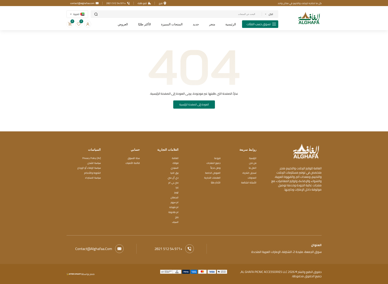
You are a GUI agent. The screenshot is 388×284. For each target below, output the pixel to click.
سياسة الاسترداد (93, 177)
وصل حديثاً (215, 167)
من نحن (252, 163)
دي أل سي (173, 177)
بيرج (177, 217)
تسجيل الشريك (249, 172)
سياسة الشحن (94, 163)
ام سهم (175, 202)
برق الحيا (174, 172)
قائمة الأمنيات (132, 163)
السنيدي (175, 167)
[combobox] (269, 14)
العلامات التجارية (212, 177)
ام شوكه (174, 207)
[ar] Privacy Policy (91, 158)
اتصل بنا (252, 167)
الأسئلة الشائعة (248, 182)
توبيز (176, 192)
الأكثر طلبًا (216, 182)
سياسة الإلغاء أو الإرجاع (89, 167)
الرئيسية (252, 158)
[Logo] (306, 151)
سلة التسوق (134, 158)
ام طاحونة (173, 212)
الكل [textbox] (271, 14)
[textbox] (78, 14)
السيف (175, 222)
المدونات (252, 177)
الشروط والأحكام (92, 172)
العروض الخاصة (213, 172)
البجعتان (175, 197)
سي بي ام (173, 182)
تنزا (177, 187)
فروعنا (217, 158)
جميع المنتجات (213, 163)
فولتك (175, 163)
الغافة (175, 158)
